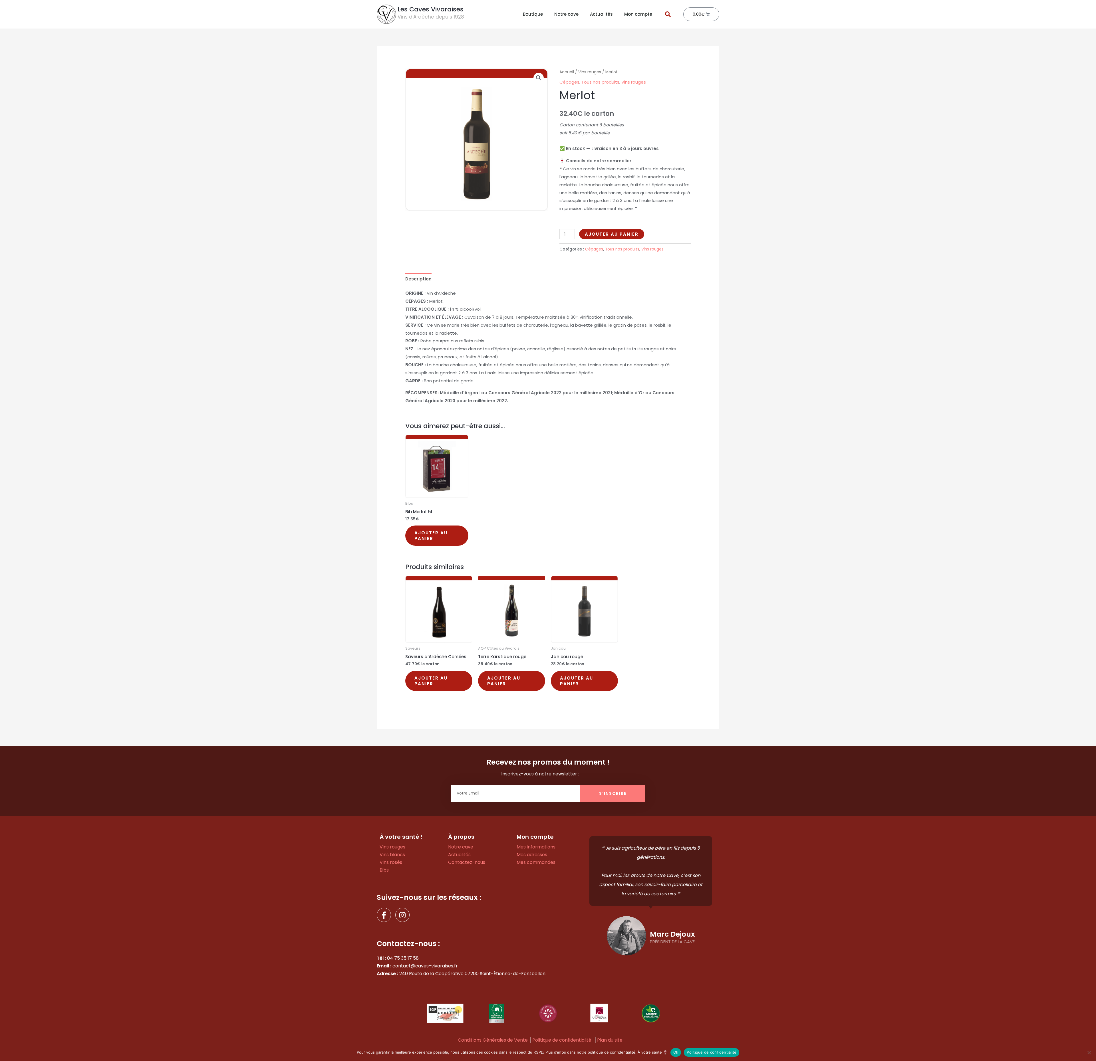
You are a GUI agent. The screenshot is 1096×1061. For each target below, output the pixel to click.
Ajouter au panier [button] (431, 535)
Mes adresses (532, 854)
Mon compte (638, 14)
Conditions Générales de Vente (493, 1040)
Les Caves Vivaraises (431, 9)
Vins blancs (392, 854)
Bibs (384, 870)
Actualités (601, 14)
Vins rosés (391, 862)
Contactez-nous (466, 862)
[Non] (1089, 1052)
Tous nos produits (600, 82)
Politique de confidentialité (561, 1040)
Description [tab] (418, 279)
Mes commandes (536, 862)
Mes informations (536, 847)
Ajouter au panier (611, 234)
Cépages (569, 82)
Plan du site (609, 1040)
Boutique (533, 14)
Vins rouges (589, 72)
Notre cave (566, 14)
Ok (675, 1052)
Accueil (566, 72)
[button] (668, 14)
